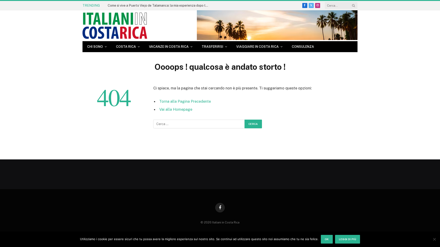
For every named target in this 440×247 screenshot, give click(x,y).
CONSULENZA (303, 46)
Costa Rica (126, 46)
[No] (434, 239)
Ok (327, 239)
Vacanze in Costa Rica (169, 46)
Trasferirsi (212, 46)
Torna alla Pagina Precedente (185, 101)
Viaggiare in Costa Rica (257, 46)
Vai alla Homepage (175, 109)
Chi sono (95, 46)
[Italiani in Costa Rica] (114, 25)
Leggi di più (347, 239)
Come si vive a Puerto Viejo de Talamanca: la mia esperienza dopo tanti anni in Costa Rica (159, 5)
